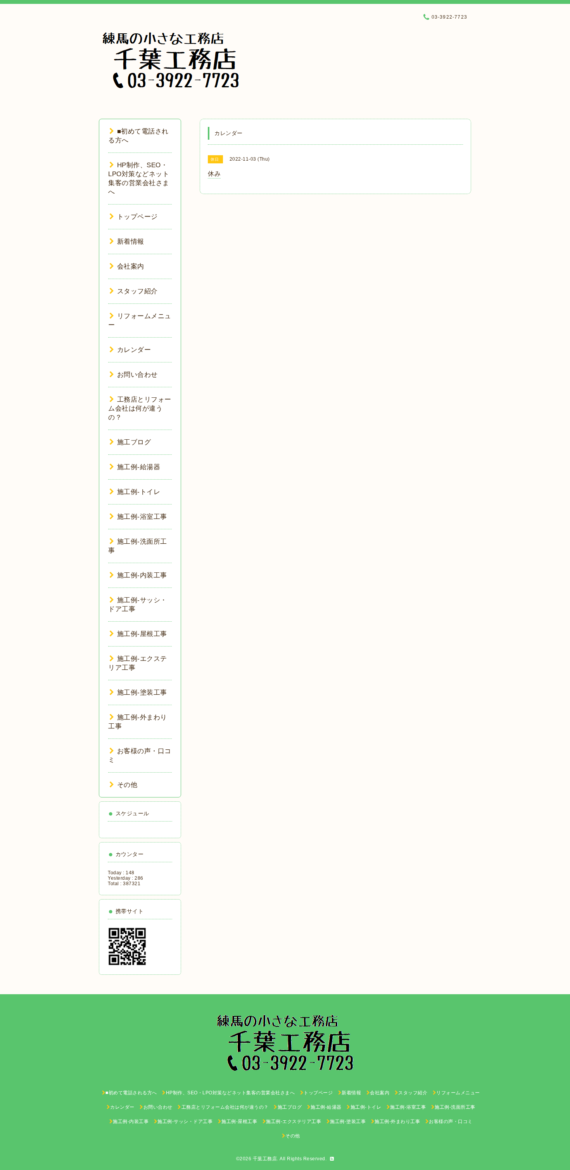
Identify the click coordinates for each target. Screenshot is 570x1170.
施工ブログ (134, 442)
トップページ (137, 216)
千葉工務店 (265, 1158)
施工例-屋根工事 (142, 634)
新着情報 (130, 241)
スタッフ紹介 (137, 291)
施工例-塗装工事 (142, 692)
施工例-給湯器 (138, 467)
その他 (127, 785)
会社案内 (130, 266)
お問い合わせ (137, 374)
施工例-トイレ (138, 492)
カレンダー (134, 350)
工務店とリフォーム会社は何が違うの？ (139, 408)
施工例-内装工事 (142, 575)
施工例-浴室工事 (142, 516)
